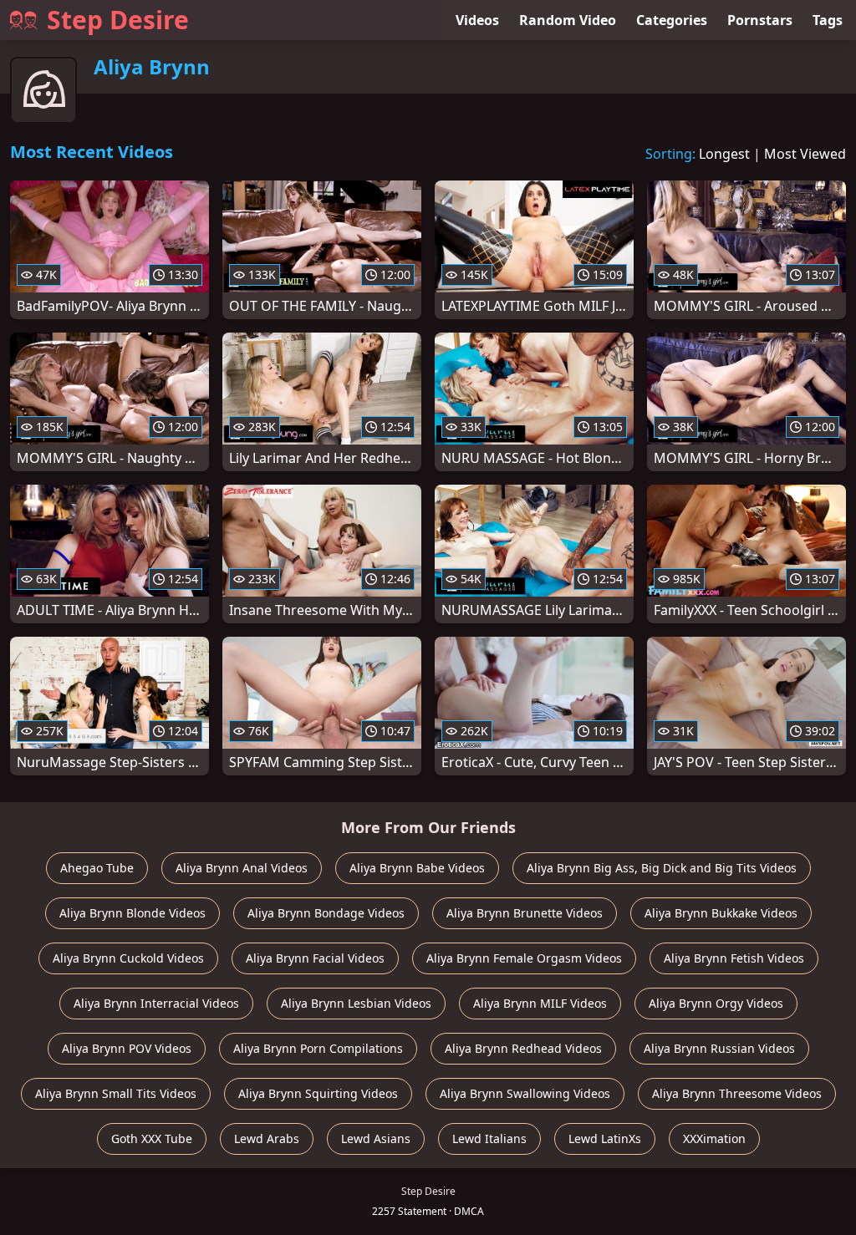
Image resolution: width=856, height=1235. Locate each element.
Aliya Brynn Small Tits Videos (115, 1093)
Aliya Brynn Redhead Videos (523, 1048)
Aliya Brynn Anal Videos (242, 868)
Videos (477, 20)
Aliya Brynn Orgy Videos (716, 1003)
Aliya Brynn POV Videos (126, 1048)
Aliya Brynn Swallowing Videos (525, 1093)
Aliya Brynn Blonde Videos (132, 913)
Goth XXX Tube (151, 1138)
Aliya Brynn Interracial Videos (156, 1003)
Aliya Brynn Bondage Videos (326, 913)
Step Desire (118, 20)
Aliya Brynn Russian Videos (719, 1048)
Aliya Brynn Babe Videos (417, 868)
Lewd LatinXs (604, 1138)
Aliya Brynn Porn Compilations (318, 1048)
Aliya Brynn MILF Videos (540, 1003)
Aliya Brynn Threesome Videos (737, 1093)
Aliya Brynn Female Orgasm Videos (524, 958)
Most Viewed (805, 154)
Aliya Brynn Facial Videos (315, 958)
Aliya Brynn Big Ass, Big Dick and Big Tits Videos (662, 868)
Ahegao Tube (97, 868)
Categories (671, 20)
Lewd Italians (489, 1138)
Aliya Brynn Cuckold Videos (128, 958)
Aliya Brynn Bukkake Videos (721, 913)
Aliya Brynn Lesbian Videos (356, 1003)
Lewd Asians (375, 1138)
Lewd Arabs (266, 1138)
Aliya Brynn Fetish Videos (734, 958)
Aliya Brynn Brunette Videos (524, 913)
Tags (828, 20)
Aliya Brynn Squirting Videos (318, 1093)
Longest (724, 154)
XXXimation (714, 1138)
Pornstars (759, 20)
